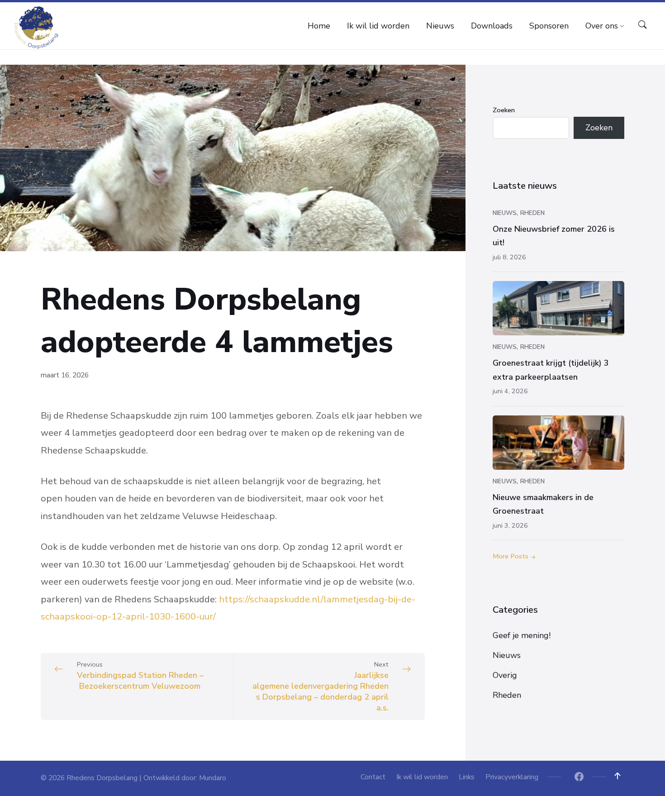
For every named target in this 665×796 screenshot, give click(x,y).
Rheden (532, 213)
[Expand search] (642, 25)
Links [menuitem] (467, 777)
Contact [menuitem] (373, 777)
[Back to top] (617, 776)
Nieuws (505, 213)
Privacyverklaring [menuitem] (511, 777)
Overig (505, 675)
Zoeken (504, 109)
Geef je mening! (522, 635)
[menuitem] (319, 25)
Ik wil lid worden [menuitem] (422, 777)
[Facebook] (579, 778)
